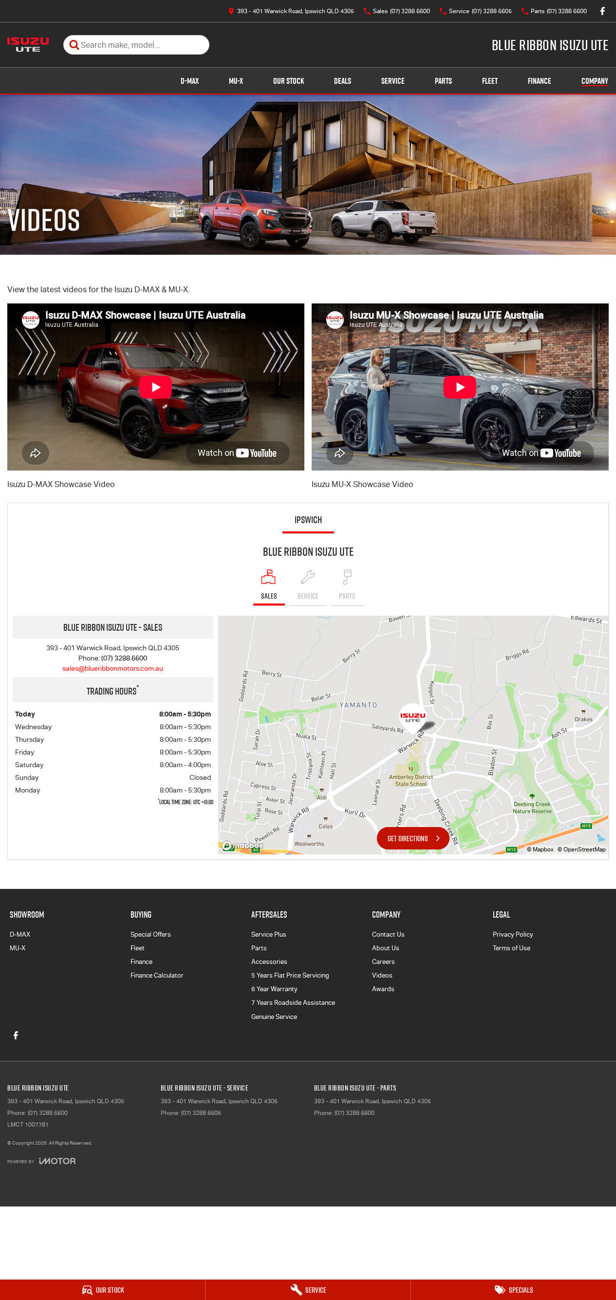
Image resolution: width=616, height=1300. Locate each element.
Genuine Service (274, 1016)
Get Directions (408, 838)
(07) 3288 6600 (124, 658)
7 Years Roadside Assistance (293, 1002)
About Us (385, 948)
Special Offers (151, 934)
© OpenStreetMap (582, 849)
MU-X (236, 81)
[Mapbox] (244, 845)
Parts (443, 81)
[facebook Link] (603, 11)
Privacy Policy (513, 934)
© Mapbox (540, 849)
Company (594, 81)
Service (393, 81)
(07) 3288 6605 (201, 1113)
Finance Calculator (157, 975)
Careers (383, 961)
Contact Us (388, 934)
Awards (383, 989)
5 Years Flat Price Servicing (290, 975)
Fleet (490, 81)
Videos (382, 975)
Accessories (269, 961)
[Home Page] (28, 45)
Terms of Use (511, 948)
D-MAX (190, 81)
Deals (342, 81)
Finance (539, 81)
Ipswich (308, 520)
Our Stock (288, 81)
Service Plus (268, 934)
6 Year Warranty (274, 989)
